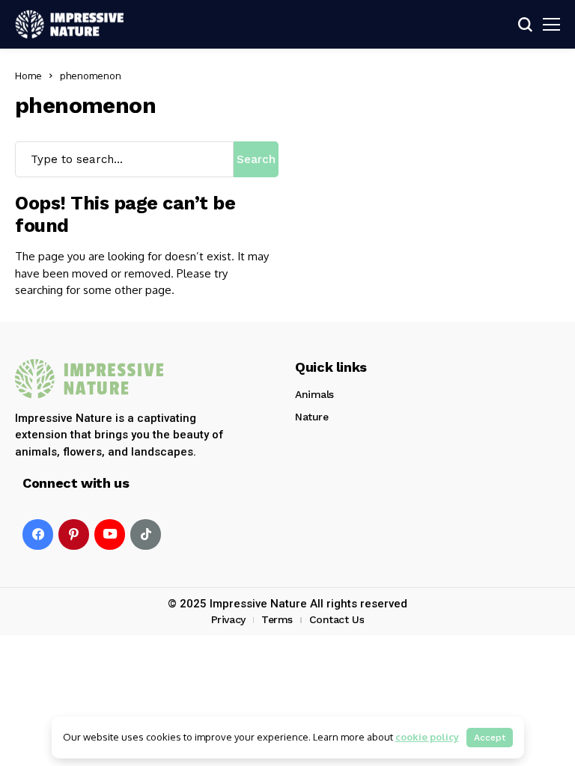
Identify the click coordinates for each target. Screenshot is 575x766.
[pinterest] (73, 534)
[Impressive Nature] (90, 379)
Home (28, 76)
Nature (311, 417)
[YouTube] (109, 534)
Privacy (228, 619)
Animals (314, 394)
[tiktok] (145, 534)
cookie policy (427, 737)
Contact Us (337, 619)
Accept (489, 737)
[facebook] (37, 534)
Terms (277, 619)
